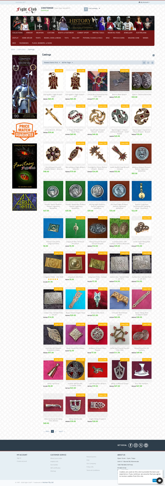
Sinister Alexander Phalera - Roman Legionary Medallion (75, 206)
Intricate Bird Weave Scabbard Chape (53, 349)
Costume (51, 33)
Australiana (141, 33)
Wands (145, 38)
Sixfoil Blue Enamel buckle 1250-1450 (97, 95)
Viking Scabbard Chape (119, 384)
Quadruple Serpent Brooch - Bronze (97, 131)
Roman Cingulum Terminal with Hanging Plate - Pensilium (141, 206)
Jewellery (128, 33)
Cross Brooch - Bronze (53, 130)
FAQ (88, 460)
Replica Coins (118, 38)
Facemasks (24, 43)
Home (13, 49)
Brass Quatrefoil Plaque (75, 348)
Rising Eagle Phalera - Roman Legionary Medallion (97, 206)
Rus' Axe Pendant (141, 384)
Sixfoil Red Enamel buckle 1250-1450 (119, 349)
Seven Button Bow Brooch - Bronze (119, 168)
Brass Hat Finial (53, 384)
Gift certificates (55, 468)
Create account (22, 461)
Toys (67, 38)
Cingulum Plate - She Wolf (53, 277)
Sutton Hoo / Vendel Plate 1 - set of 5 (53, 314)
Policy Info (90, 467)
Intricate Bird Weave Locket (119, 314)
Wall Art (75, 38)
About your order (56, 458)
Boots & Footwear (66, 33)
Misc (108, 38)
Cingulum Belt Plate (75, 277)
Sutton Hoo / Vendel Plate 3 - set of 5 (119, 278)
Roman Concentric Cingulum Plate (53, 243)
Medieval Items (114, 33)
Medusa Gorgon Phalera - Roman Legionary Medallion (141, 169)
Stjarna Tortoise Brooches (141, 95)
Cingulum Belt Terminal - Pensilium (75, 243)
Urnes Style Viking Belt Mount (141, 243)
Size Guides (54, 465)
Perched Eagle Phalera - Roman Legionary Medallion (120, 206)
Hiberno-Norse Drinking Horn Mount (53, 420)
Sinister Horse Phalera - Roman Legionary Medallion (53, 206)
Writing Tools (98, 33)
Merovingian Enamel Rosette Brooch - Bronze (53, 168)
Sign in (19, 458)
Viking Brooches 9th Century (141, 349)
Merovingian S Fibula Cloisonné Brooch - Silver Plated (119, 132)
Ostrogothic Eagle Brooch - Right (53, 95)
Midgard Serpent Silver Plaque (97, 349)
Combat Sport (83, 33)
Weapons (40, 33)
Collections (17, 33)
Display (15, 38)
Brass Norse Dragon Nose (75, 313)
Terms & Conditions (93, 470)
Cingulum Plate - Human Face (97, 278)
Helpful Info (54, 461)
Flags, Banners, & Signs (42, 43)
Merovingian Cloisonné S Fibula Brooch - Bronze (141, 131)
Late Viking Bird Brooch (97, 384)
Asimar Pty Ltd (48, 482)
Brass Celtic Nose (97, 313)
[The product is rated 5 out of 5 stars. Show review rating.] (53, 279)
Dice (14, 43)
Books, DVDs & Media (52, 38)
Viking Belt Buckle (75, 419)
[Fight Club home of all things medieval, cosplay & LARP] (26, 10)
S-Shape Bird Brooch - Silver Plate (75, 131)
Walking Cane (133, 38)
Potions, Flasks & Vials (92, 38)
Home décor (27, 38)
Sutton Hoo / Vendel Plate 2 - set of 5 (141, 278)
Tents (38, 38)
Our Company (91, 463)
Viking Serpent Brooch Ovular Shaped (97, 243)
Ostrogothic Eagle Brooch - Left (75, 95)
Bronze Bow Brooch (119, 95)
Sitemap (53, 471)
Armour (29, 33)
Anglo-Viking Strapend (97, 419)
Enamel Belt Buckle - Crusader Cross (75, 385)
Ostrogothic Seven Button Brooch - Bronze (97, 168)
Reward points (91, 457)
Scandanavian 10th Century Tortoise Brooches (120, 243)
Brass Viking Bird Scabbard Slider (141, 314)
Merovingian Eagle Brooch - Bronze (75, 168)
